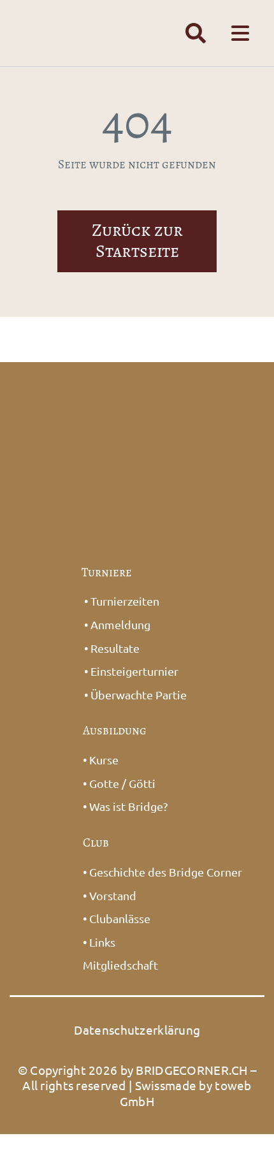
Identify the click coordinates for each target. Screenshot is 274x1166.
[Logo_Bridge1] (137, 393)
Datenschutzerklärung (137, 1029)
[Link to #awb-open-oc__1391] (195, 33)
